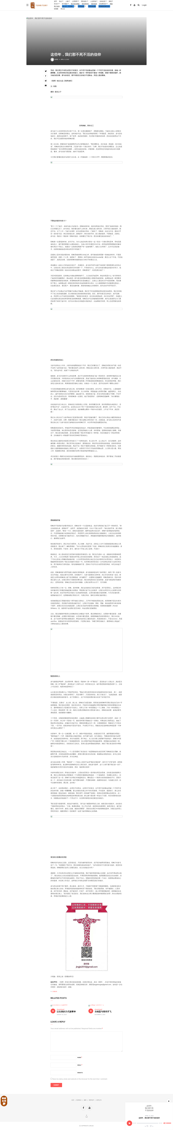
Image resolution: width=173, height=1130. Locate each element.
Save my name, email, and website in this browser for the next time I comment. (80, 1079)
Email (79, 1065)
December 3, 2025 (100, 1014)
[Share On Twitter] (46, 71)
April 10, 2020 (149, 1116)
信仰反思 (102, 1)
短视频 (56, 9)
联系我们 (79, 1100)
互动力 (56, 4)
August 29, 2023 (62, 1014)
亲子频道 (64, 4)
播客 (85, 1100)
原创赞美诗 (102, 4)
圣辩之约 (99, 1100)
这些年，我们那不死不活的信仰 (149, 1118)
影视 (110, 1)
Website (80, 1072)
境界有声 (91, 1100)
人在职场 (93, 1)
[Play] (129, 1123)
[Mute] (164, 1124)
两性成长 (84, 1)
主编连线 (54, 991)
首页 (55, 1)
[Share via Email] (46, 85)
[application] (149, 1123)
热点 (60, 1)
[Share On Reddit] (46, 81)
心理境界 (75, 1)
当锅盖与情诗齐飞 (103, 1011)
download (60, 1009)
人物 (67, 1)
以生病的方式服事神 (66, 1011)
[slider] (169, 1122)
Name (79, 1057)
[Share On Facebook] (46, 76)
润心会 (63, 9)
